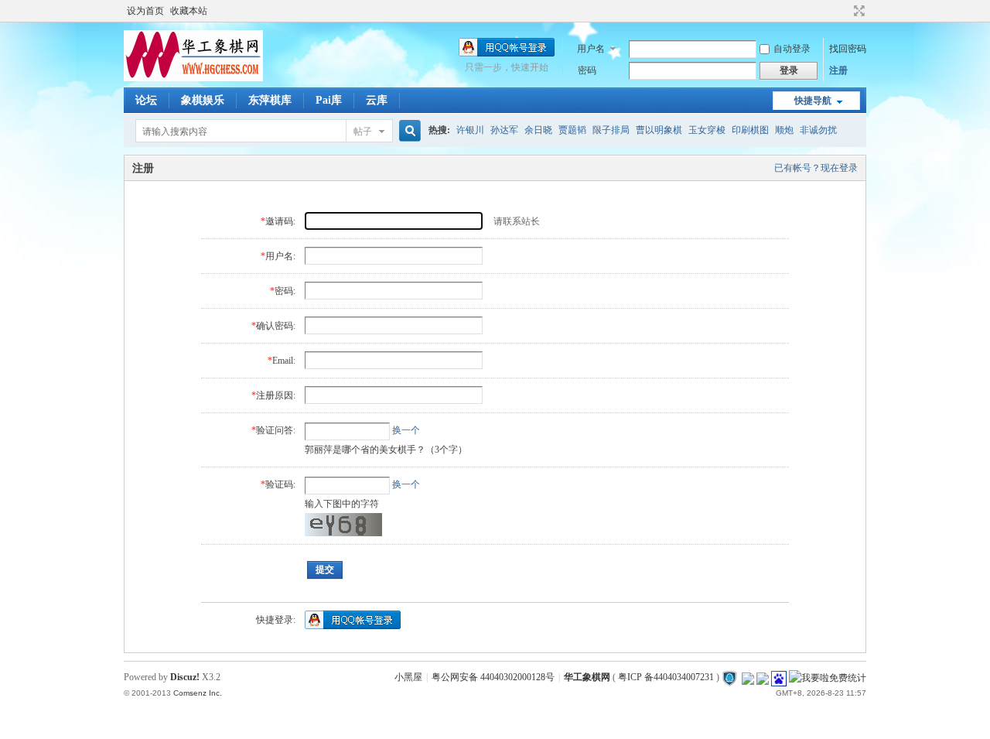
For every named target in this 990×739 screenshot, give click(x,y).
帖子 (362, 131)
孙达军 (504, 130)
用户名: (280, 256)
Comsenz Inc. (197, 693)
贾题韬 (572, 130)
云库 (376, 100)
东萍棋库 (270, 100)
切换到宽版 (857, 11)
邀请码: (280, 221)
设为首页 (145, 10)
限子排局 (611, 130)
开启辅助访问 (844, 11)
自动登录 (792, 48)
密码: (285, 291)
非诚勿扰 (818, 130)
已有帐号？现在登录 (816, 168)
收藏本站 (188, 10)
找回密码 (847, 48)
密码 (587, 70)
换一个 (406, 430)
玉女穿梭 (706, 130)
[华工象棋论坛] (193, 78)
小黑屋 (408, 677)
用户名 (591, 48)
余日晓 (538, 130)
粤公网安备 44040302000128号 (493, 677)
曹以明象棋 (659, 130)
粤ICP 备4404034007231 (666, 677)
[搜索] (407, 131)
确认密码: (275, 325)
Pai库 (329, 100)
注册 (838, 70)
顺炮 (784, 130)
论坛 (146, 100)
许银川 (470, 130)
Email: (283, 360)
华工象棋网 (587, 677)
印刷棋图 (750, 130)
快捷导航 (812, 100)
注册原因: (275, 395)
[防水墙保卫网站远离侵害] (729, 677)
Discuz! (185, 677)
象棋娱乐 (202, 100)
